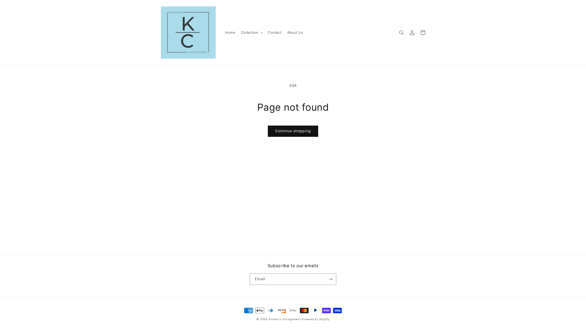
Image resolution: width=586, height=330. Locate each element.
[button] (251, 33)
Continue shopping (293, 131)
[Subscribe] (331, 279)
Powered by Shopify (315, 319)
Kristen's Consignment (285, 319)
